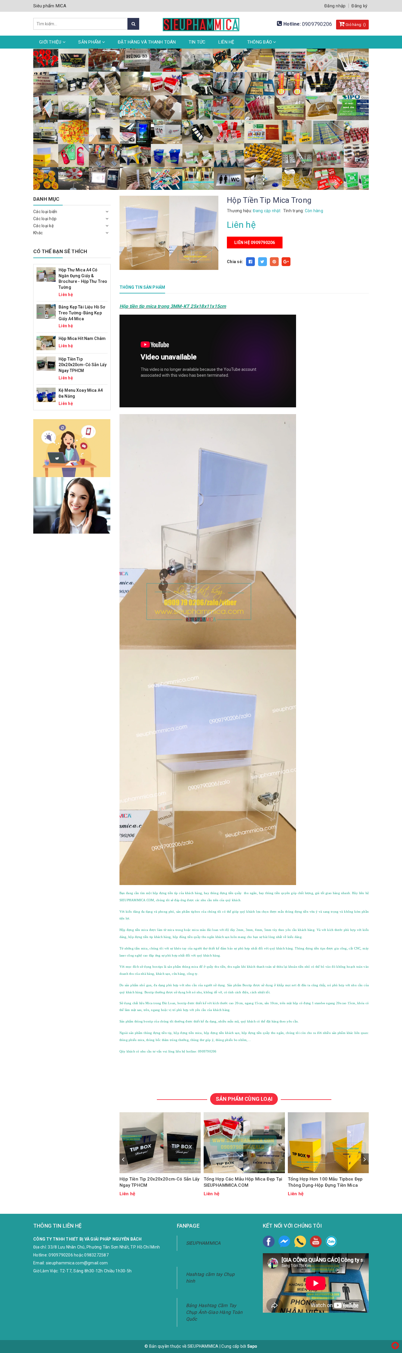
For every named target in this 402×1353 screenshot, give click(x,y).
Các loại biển (45, 211)
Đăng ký (359, 6)
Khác (38, 232)
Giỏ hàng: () (355, 24)
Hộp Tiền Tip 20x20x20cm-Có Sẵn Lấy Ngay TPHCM (159, 1182)
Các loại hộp (45, 218)
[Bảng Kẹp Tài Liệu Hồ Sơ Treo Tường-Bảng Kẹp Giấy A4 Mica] (46, 311)
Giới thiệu (51, 42)
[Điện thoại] (300, 1241)
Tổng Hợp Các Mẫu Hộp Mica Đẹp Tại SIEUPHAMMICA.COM (243, 1182)
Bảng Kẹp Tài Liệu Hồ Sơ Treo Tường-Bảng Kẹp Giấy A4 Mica (82, 313)
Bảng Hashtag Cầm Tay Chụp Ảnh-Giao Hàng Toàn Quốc (214, 1312)
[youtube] (316, 1241)
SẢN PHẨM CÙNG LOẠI (244, 1099)
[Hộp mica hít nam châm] (46, 342)
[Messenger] (284, 1241)
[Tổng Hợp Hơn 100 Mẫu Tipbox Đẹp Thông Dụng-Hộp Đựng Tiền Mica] (328, 1142)
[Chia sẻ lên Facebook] (250, 261)
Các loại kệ (43, 225)
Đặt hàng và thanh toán (147, 42)
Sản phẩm (90, 42)
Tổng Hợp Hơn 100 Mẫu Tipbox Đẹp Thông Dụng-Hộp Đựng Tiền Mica (325, 1182)
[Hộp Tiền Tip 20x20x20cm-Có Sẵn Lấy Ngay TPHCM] (160, 1142)
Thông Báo (260, 42)
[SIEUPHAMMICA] (201, 21)
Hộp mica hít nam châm (82, 338)
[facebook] (269, 1241)
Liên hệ (226, 42)
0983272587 (96, 1255)
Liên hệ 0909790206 (254, 242)
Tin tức (197, 42)
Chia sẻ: (235, 261)
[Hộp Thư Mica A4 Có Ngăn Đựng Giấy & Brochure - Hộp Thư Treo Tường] (46, 274)
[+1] (286, 261)
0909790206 (317, 24)
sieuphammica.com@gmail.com (77, 1263)
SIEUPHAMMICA (203, 1243)
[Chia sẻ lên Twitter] (262, 261)
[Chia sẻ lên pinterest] (274, 261)
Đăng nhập (334, 6)
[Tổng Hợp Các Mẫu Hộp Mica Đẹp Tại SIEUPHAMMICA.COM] (244, 1142)
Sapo (252, 1346)
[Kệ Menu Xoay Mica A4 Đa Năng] (46, 394)
